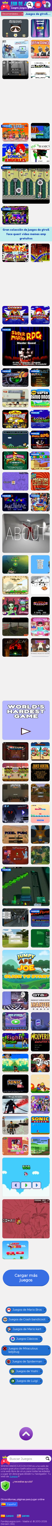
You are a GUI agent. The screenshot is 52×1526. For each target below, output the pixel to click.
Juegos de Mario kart (27, 1329)
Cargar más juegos (26, 1277)
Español (11, 1504)
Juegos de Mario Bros (27, 1309)
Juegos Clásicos (27, 1338)
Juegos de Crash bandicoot (27, 1319)
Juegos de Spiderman (27, 1361)
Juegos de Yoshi (27, 1371)
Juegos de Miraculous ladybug (23, 1350)
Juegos (14, 1476)
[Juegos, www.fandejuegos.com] (19, 5)
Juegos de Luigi (27, 1381)
